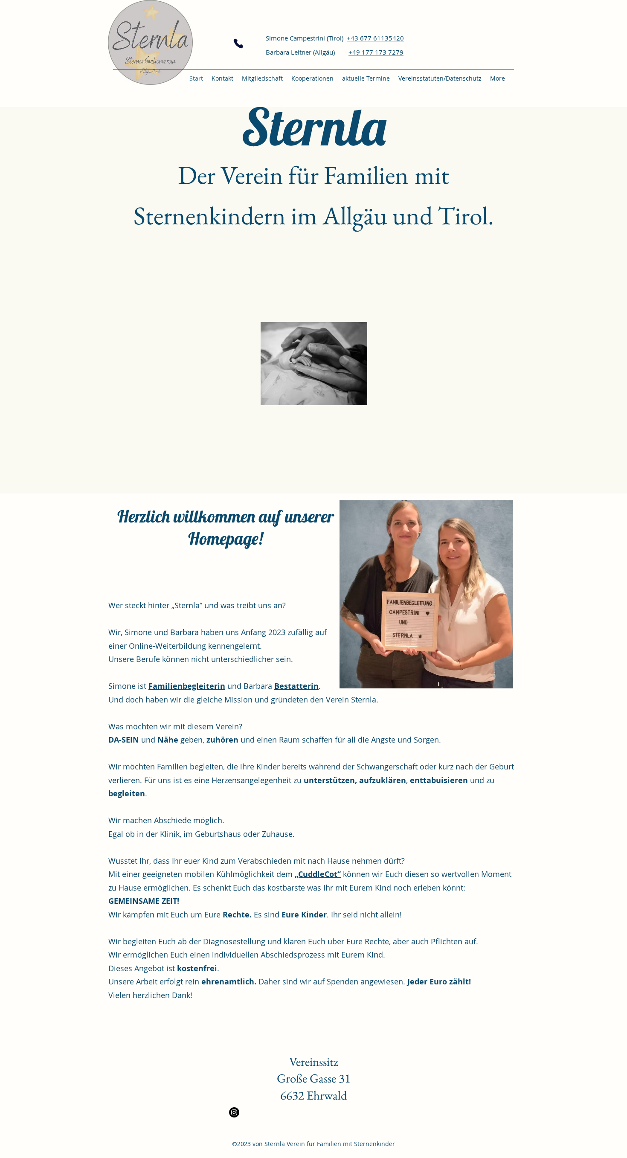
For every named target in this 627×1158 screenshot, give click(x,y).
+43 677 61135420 (375, 38)
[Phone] (238, 43)
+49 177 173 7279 (375, 52)
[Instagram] (234, 1112)
